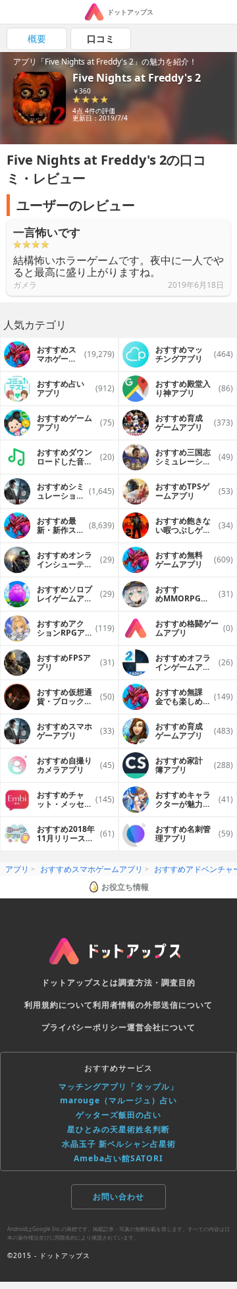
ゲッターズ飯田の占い (118, 1114)
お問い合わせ (118, 1196)
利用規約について (58, 1004)
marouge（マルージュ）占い (118, 1100)
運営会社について (161, 1027)
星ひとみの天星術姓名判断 (118, 1129)
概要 (37, 38)
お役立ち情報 (125, 886)
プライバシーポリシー (84, 1027)
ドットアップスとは (79, 982)
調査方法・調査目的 (157, 982)
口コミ (101, 38)
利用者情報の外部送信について (153, 1004)
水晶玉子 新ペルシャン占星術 (119, 1143)
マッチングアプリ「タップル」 (118, 1086)
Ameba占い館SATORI (118, 1158)
